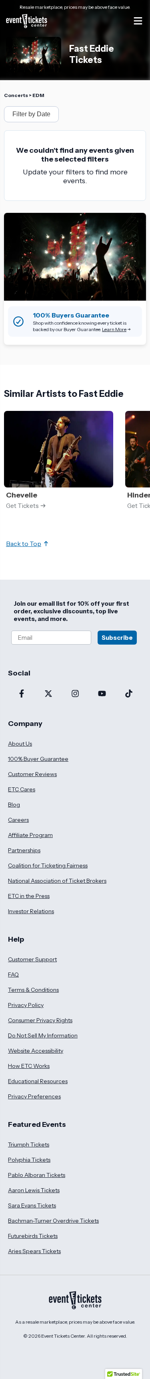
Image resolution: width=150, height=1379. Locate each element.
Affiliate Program (30, 835)
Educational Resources (38, 1081)
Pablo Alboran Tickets (36, 1175)
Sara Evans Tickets (32, 1205)
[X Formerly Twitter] (48, 694)
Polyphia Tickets (29, 1159)
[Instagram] (75, 694)
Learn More (114, 329)
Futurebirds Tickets (33, 1235)
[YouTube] (101, 694)
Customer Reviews (32, 774)
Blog (14, 804)
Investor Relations (31, 911)
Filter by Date (31, 114)
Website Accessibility (35, 1050)
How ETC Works (29, 1066)
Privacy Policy (26, 1005)
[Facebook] (21, 694)
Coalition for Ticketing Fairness (48, 865)
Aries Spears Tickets (34, 1251)
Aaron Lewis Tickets (34, 1190)
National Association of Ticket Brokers (57, 880)
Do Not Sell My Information (43, 1035)
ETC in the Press (29, 896)
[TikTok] (128, 694)
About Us (20, 743)
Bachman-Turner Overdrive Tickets (53, 1220)
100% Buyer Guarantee (38, 758)
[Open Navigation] (138, 21)
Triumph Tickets (28, 1144)
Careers (18, 819)
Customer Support (32, 959)
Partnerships (24, 850)
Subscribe (117, 637)
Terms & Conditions (33, 989)
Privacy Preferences (34, 1096)
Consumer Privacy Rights (40, 1020)
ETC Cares (21, 789)
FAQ (13, 974)
